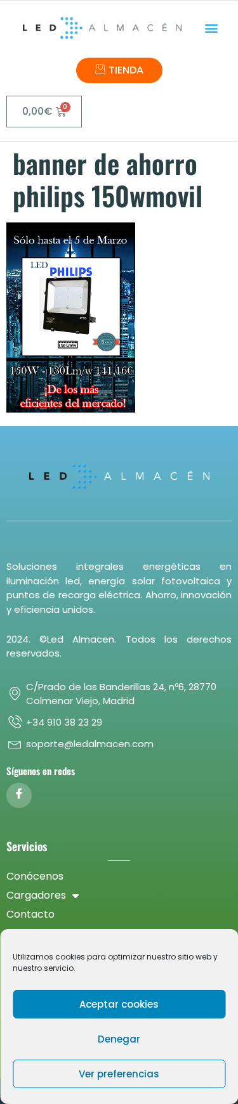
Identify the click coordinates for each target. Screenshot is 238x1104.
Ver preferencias (119, 1074)
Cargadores (36, 895)
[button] (211, 28)
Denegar (119, 1039)
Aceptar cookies (119, 1004)
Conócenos (34, 876)
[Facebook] (19, 795)
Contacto (30, 914)
